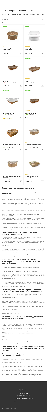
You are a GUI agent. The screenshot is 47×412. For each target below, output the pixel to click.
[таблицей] (45, 19)
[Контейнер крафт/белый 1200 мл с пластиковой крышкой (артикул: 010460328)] (12, 99)
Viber (25, 390)
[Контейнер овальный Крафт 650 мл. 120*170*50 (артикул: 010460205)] (34, 131)
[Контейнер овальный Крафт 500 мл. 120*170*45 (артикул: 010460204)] (12, 131)
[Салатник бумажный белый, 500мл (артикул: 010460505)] (34, 35)
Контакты (33, 385)
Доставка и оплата (23, 385)
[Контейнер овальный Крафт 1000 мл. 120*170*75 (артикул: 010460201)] (12, 163)
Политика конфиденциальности (24, 400)
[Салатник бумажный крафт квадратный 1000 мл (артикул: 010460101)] (34, 163)
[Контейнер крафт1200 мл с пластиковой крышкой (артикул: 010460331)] (34, 99)
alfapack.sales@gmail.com (24, 395)
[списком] (43, 19)
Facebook (19, 390)
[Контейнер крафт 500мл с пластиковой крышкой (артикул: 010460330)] (12, 67)
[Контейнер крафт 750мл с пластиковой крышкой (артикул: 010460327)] (34, 67)
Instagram (22, 390)
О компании (12, 385)
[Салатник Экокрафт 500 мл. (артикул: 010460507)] (12, 35)
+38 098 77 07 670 (24, 393)
